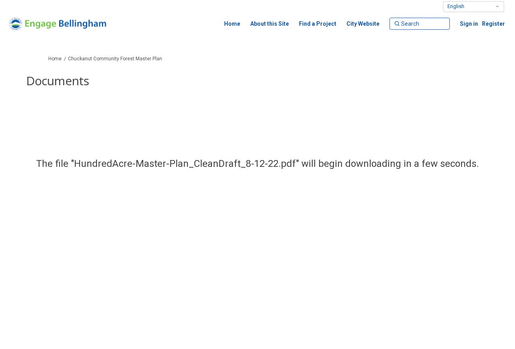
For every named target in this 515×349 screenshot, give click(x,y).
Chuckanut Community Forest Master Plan (115, 59)
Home (55, 59)
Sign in (469, 24)
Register (493, 24)
